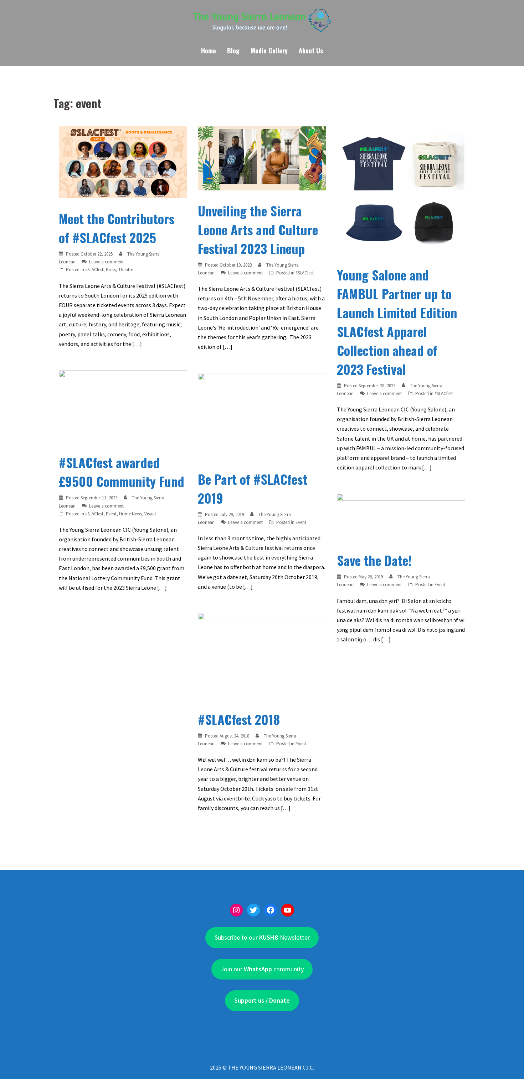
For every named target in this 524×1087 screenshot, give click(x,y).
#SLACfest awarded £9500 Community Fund (121, 471)
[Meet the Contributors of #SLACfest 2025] (123, 161)
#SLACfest (94, 270)
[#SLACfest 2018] (262, 655)
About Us (311, 50)
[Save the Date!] (401, 516)
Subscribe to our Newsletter (262, 937)
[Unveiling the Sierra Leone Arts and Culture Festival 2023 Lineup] (262, 157)
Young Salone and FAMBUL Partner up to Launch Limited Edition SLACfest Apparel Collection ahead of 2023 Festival (397, 321)
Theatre (125, 270)
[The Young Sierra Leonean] (262, 22)
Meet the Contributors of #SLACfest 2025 (116, 228)
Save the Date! (374, 560)
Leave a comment (106, 262)
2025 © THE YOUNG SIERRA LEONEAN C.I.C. (262, 1067)
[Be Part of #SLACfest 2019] (262, 415)
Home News (130, 514)
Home (208, 50)
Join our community (262, 969)
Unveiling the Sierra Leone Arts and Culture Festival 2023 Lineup (258, 229)
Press (111, 270)
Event (111, 514)
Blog (233, 50)
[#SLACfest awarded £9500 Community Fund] (123, 405)
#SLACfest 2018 (239, 719)
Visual (150, 514)
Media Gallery (269, 50)
